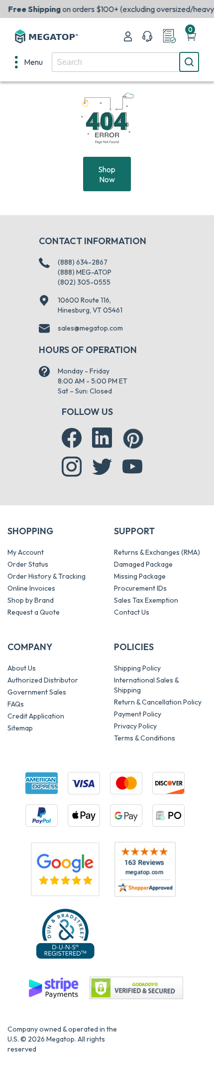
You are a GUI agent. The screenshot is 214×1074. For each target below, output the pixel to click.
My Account (25, 552)
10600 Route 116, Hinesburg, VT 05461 (90, 305)
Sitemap (20, 727)
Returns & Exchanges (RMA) (157, 552)
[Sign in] (127, 36)
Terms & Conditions (144, 737)
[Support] (147, 36)
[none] (29, 62)
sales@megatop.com (90, 328)
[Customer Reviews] (145, 869)
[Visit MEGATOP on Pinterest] (133, 438)
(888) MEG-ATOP (84, 272)
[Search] (189, 62)
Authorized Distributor (42, 680)
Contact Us (131, 612)
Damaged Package (143, 564)
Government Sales (36, 692)
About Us (21, 668)
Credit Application (35, 716)
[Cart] (191, 36)
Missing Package (140, 576)
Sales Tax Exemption (146, 600)
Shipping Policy (137, 668)
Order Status (27, 564)
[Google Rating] (65, 868)
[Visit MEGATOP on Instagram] (72, 467)
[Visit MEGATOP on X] (102, 467)
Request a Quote (33, 612)
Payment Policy (137, 714)
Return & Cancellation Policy (158, 702)
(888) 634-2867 (82, 262)
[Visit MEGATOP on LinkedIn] (102, 438)
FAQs (15, 704)
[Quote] (169, 36)
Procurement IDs (140, 588)
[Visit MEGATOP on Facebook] (72, 438)
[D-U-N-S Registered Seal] (65, 933)
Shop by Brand (30, 600)
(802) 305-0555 (84, 282)
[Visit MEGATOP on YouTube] (132, 467)
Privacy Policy (135, 725)
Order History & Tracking (46, 576)
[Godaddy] (53, 987)
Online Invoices (31, 588)
